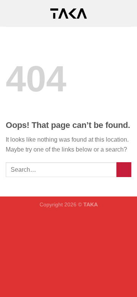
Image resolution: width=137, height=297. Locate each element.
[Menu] (10, 13)
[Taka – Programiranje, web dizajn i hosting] (68, 13)
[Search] (128, 13)
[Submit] (123, 169)
